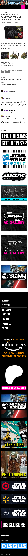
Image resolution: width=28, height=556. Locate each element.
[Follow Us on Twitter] (6, 323)
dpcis (10, 70)
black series (4, 70)
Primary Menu (26, 7)
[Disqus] (14, 106)
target (19, 70)
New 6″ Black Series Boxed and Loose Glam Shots (11, 78)
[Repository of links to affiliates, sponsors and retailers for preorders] (6, 314)
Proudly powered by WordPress (6, 554)
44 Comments (16, 22)
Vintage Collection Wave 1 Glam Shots (9, 83)
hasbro (14, 70)
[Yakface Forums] (14, 135)
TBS (23, 70)
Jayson (9, 22)
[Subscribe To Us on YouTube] (6, 328)
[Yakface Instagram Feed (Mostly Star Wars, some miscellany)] (6, 309)
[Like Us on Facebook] (6, 305)
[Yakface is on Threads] (6, 319)
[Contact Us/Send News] (14, 142)
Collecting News (4, 12)
